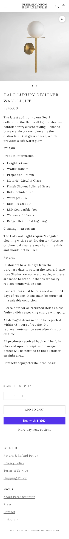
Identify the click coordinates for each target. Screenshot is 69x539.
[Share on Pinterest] (24, 386)
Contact (9, 512)
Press (8, 504)
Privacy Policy (14, 463)
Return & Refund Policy (21, 455)
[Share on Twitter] (19, 386)
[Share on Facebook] (14, 386)
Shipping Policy (15, 478)
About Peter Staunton (19, 497)
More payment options (34, 429)
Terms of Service (16, 470)
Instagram (11, 519)
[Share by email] (29, 386)
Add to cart (34, 409)
